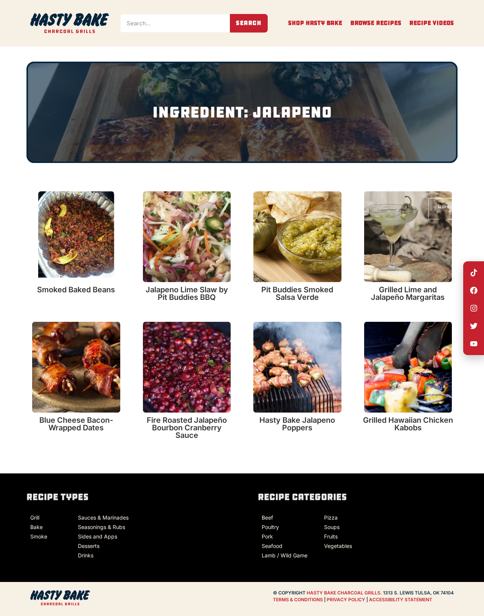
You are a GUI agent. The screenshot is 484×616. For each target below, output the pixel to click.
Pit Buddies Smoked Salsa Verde (297, 293)
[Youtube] (473, 343)
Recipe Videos (431, 23)
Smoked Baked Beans (76, 289)
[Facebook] (473, 290)
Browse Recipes (375, 23)
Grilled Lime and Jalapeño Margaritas (408, 293)
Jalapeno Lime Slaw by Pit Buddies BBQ (187, 293)
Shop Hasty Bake (315, 23)
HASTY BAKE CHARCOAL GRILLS (343, 593)
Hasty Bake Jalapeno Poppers (297, 424)
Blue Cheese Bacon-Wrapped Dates (76, 424)
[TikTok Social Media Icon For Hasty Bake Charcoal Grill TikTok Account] (473, 272)
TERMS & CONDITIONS (298, 599)
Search (249, 23)
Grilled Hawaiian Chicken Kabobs (408, 424)
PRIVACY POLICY (346, 599)
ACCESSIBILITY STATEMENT (400, 599)
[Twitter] (473, 326)
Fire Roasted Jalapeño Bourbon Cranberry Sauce (187, 428)
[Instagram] (473, 308)
